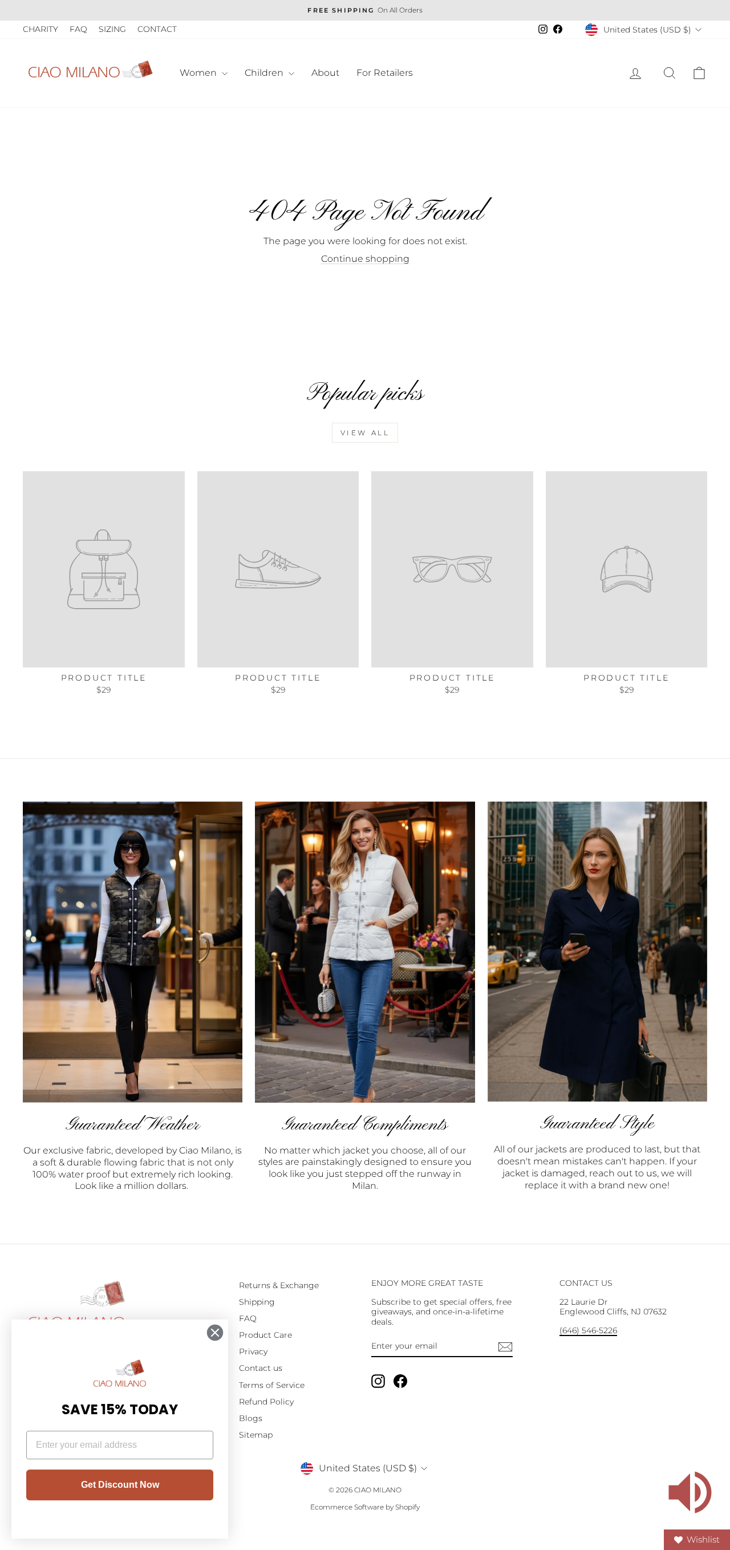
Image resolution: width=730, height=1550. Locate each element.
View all (365, 432)
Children (265, 72)
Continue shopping (365, 258)
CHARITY (40, 29)
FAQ (78, 29)
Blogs (250, 1418)
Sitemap (256, 1434)
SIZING (112, 29)
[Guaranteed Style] (597, 952)
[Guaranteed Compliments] (364, 952)
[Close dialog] (215, 1332)
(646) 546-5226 (588, 1330)
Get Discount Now (120, 1485)
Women (199, 72)
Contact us (260, 1368)
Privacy (253, 1351)
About (325, 72)
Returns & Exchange (279, 1285)
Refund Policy (266, 1401)
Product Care (265, 1334)
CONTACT (157, 29)
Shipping (257, 1301)
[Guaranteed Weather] (132, 952)
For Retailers (384, 72)
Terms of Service (272, 1385)
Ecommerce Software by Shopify (365, 1507)
